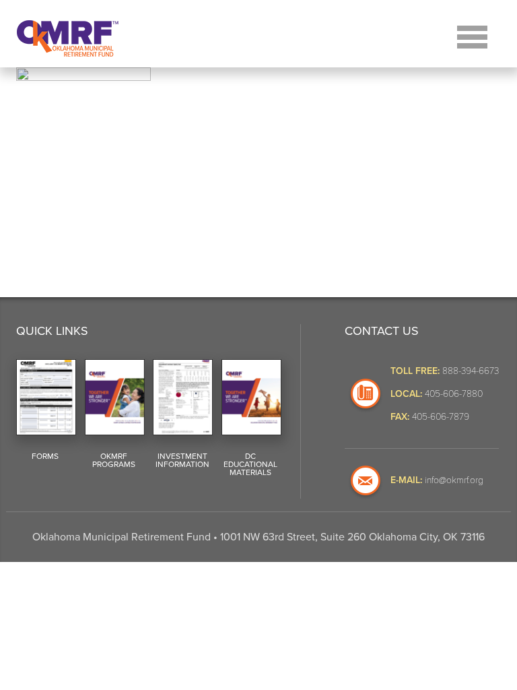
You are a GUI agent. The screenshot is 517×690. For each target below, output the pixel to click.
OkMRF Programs (113, 460)
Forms (45, 456)
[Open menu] (472, 35)
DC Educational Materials (250, 464)
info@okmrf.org (454, 479)
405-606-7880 (454, 393)
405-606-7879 (440, 416)
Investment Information (182, 460)
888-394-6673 (470, 370)
